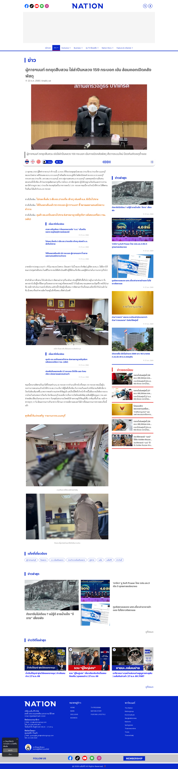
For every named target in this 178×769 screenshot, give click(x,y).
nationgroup (129, 711)
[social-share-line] (42, 6)
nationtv (128, 721)
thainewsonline (130, 728)
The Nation (129, 708)
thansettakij (129, 735)
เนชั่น (100, 560)
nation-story (96, 711)
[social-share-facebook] (27, 6)
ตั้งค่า (10, 754)
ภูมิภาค (91, 560)
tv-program (96, 707)
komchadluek (130, 715)
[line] (92, 760)
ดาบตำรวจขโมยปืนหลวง (76, 560)
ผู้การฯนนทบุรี (31, 560)
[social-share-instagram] (47, 6)
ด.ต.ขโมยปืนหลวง (57, 560)
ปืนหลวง (43, 560)
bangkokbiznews (131, 718)
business (73, 718)
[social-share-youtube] (37, 6)
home (72, 707)
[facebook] (70, 760)
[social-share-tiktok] (32, 6)
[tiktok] (77, 760)
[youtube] (84, 760)
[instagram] (99, 760)
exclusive (74, 714)
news (72, 711)
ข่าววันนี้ (119, 560)
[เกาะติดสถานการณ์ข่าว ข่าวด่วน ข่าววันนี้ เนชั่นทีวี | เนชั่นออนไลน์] (87, 6)
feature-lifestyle (98, 714)
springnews (129, 725)
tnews (127, 732)
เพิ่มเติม (5, 746)
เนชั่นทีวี (109, 560)
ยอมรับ (10, 750)
